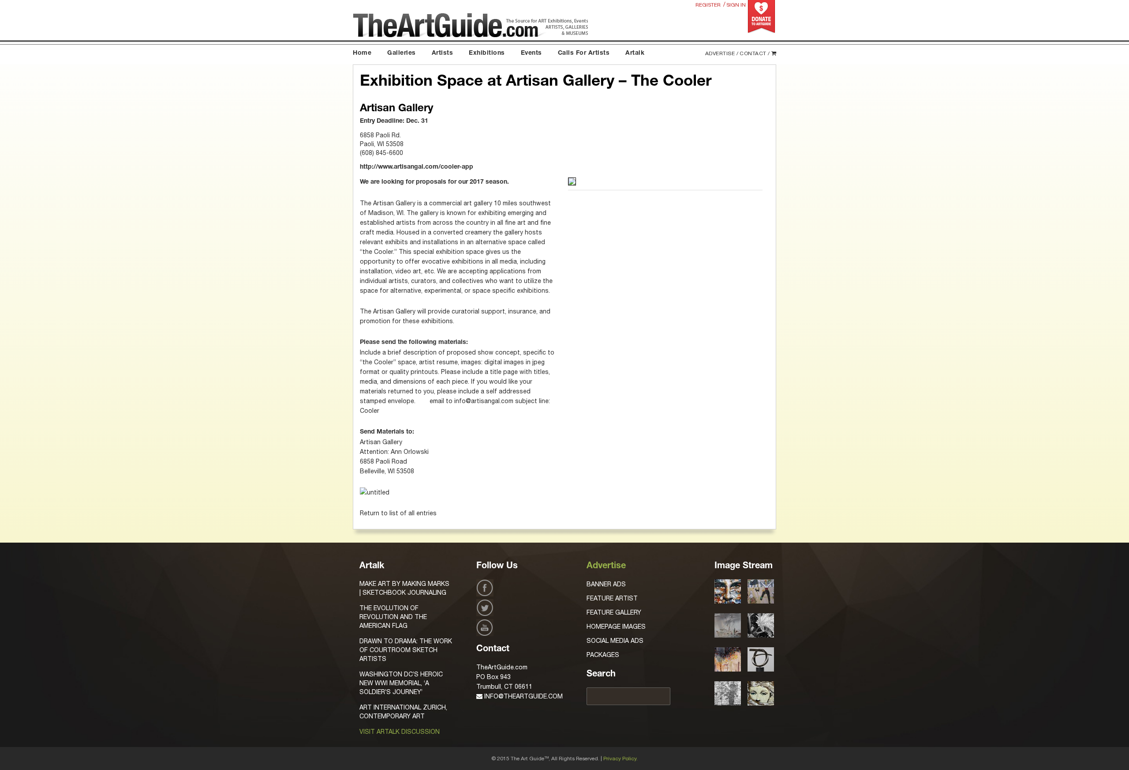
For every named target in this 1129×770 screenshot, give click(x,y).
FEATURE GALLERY (614, 612)
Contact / (755, 53)
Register (708, 5)
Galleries (401, 53)
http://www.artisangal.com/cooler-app (416, 167)
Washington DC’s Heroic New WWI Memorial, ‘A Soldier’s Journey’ (401, 683)
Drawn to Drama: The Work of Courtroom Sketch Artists (405, 650)
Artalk (634, 53)
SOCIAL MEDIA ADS (615, 640)
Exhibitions (487, 53)
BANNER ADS (606, 584)
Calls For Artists (584, 53)
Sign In (736, 5)
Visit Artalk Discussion (399, 731)
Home (362, 53)
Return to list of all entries (398, 513)
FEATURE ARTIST (612, 598)
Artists (442, 53)
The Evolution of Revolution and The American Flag (393, 616)
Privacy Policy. (620, 758)
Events (531, 53)
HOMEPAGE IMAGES (616, 626)
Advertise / (722, 53)
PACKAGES (603, 654)
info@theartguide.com (522, 696)
